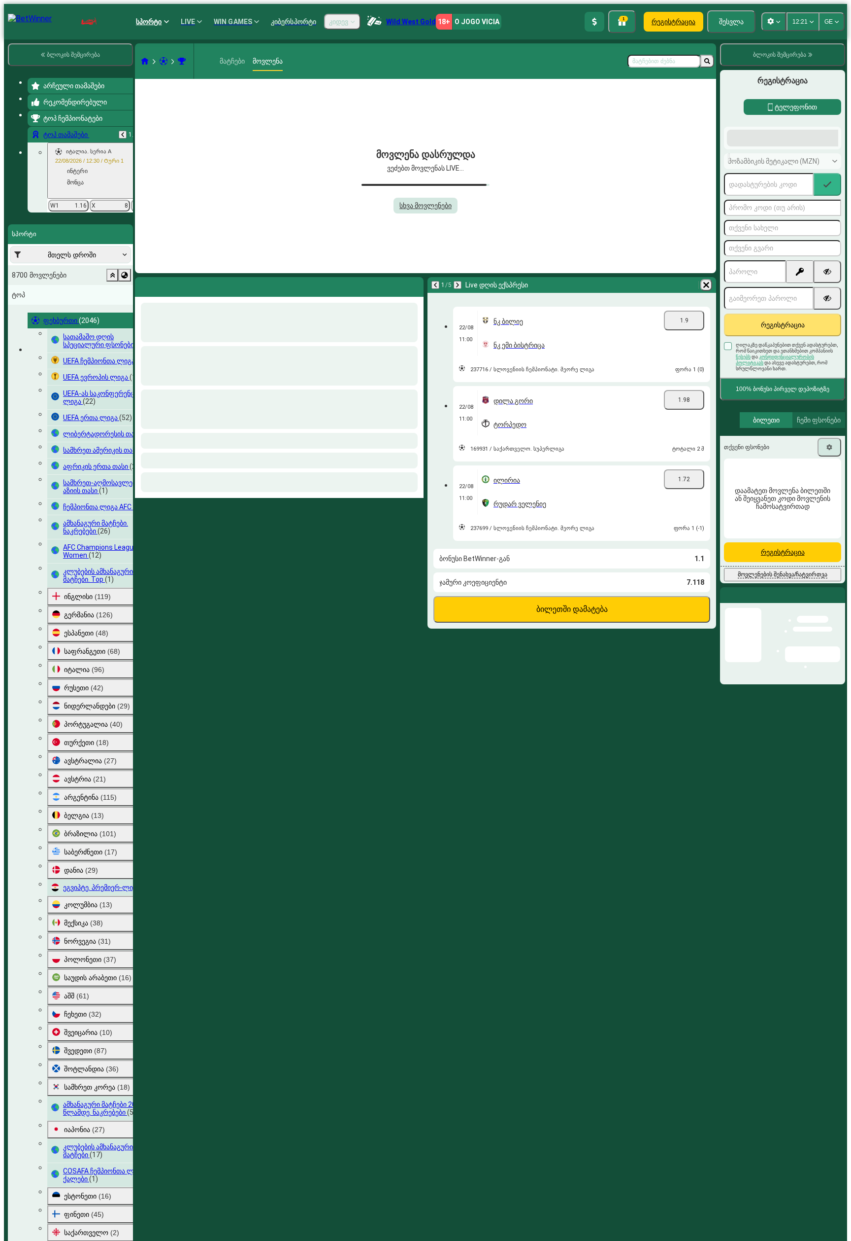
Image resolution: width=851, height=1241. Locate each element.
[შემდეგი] (168, 285)
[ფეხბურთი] (163, 61)
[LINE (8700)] (145, 61)
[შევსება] (594, 22)
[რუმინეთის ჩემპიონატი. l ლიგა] (182, 61)
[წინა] (123, 135)
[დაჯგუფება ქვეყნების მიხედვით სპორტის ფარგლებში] (124, 275)
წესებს (743, 435)
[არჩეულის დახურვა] (112, 275)
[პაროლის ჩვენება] (827, 350)
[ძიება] (707, 61)
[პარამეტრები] (829, 526)
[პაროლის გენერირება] (800, 350)
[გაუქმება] (414, 285)
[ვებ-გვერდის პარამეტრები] (773, 21)
